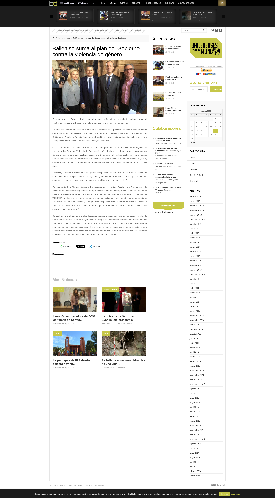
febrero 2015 (195, 416)
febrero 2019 (195, 196)
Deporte (136, 3)
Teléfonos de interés (121, 30)
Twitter (213, 30)
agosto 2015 (195, 389)
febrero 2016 (195, 361)
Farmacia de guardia (63, 30)
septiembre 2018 (197, 219)
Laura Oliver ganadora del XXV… (174, 109)
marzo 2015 (195, 411)
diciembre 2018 (197, 206)
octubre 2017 (196, 270)
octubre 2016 (196, 325)
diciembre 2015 (197, 370)
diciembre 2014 (197, 425)
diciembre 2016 (197, 315)
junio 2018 (194, 233)
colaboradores (186, 3)
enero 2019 (195, 201)
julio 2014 (194, 448)
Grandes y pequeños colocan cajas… (120, 13)
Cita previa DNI (102, 30)
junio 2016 (194, 343)
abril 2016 (194, 352)
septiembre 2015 (197, 384)
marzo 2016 (195, 357)
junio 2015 (194, 398)
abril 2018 (194, 242)
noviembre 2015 (197, 375)
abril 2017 (194, 297)
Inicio (103, 3)
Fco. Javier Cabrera (124, 324)
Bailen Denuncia (98, 485)
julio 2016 (194, 338)
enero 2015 (195, 421)
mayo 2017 (195, 293)
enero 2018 (195, 256)
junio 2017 (194, 288)
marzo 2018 (195, 247)
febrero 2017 (195, 306)
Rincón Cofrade (152, 3)
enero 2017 (195, 311)
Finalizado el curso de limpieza (173, 78)
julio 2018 (194, 228)
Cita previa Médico (84, 30)
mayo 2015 (195, 402)
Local (113, 3)
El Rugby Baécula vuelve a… (173, 94)
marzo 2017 (195, 302)
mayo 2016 (195, 347)
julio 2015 (194, 393)
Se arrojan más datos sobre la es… (202, 13)
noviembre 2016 (197, 320)
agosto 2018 (195, 224)
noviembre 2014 (197, 430)
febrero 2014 (195, 471)
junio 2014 (194, 453)
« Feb (192, 143)
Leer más (235, 494)
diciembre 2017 (197, 261)
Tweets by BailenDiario (163, 212)
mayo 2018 (195, 238)
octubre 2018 (196, 215)
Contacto (139, 30)
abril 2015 (194, 407)
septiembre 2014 (197, 439)
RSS (222, 3)
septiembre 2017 (197, 274)
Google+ (221, 30)
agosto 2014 (195, 444)
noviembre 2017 (197, 265)
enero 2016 (195, 366)
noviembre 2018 (197, 210)
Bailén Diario (58, 38)
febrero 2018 (195, 251)
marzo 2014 (195, 466)
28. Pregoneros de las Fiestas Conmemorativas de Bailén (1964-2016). (169, 150)
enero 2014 (195, 476)
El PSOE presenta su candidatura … (79, 13)
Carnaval (169, 3)
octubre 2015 (196, 379)
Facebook (217, 30)
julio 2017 (194, 283)
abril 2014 (194, 462)
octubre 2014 (196, 434)
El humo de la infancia (164, 164)
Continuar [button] (224, 494)
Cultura (124, 3)
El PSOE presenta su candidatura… (173, 47)
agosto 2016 (195, 334)
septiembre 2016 (197, 329)
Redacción (72, 324)
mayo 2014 (195, 457)
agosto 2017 (195, 279)
